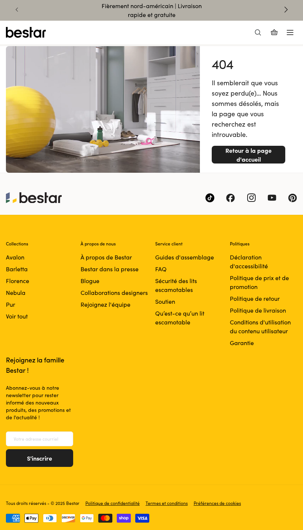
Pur (10, 304)
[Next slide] (286, 9)
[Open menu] (290, 32)
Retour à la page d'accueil (248, 154)
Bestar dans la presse (110, 269)
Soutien (165, 301)
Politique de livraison (258, 310)
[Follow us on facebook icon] (230, 197)
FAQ (161, 269)
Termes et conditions (167, 503)
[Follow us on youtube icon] (272, 197)
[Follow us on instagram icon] (251, 197)
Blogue (90, 281)
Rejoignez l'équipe (105, 304)
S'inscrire (39, 458)
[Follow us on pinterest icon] (292, 197)
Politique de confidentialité (112, 503)
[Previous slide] (17, 9)
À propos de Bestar (106, 257)
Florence (17, 281)
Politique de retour (255, 298)
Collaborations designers (114, 292)
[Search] (258, 32)
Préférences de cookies (217, 503)
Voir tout (17, 316)
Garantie (242, 343)
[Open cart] (274, 32)
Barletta (17, 269)
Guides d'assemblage (184, 257)
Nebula (15, 292)
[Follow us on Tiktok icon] (209, 197)
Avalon (15, 257)
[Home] (26, 32)
